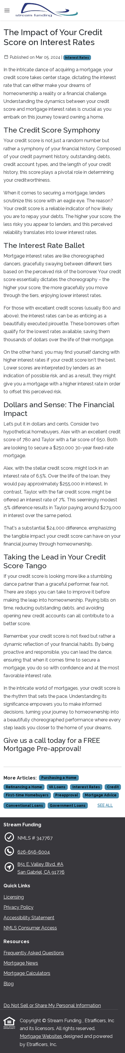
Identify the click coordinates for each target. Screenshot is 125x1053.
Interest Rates (77, 57)
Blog (8, 983)
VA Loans (57, 787)
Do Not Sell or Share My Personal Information (52, 1005)
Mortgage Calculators (26, 973)
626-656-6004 (33, 852)
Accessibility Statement (28, 917)
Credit (113, 787)
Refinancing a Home (24, 787)
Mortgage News (20, 963)
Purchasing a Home (58, 778)
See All (105, 805)
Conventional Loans (24, 806)
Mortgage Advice (101, 795)
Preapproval (66, 795)
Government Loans (67, 806)
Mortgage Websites (41, 1036)
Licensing (13, 897)
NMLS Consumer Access (30, 928)
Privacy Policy (18, 907)
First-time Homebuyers (27, 795)
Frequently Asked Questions (33, 953)
